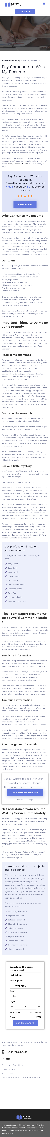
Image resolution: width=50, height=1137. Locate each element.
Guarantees (7, 1073)
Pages (12, 1002)
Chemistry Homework (17, 924)
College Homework (16, 928)
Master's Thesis (15, 597)
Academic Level (17, 970)
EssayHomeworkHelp (11, 61)
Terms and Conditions (12, 1065)
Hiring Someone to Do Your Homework (21, 1077)
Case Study (12, 568)
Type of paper (16, 981)
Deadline (14, 991)
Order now (25, 11)
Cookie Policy (7, 1133)
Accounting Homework (17, 912)
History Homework (16, 949)
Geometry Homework (17, 945)
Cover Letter (13, 576)
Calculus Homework (16, 920)
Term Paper (13, 593)
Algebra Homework (16, 916)
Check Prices (25, 204)
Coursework (13, 572)
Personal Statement (16, 585)
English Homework (16, 937)
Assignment (13, 564)
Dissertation (13, 580)
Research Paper (15, 589)
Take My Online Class (17, 601)
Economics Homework (17, 932)
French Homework (16, 941)
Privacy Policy (8, 1069)
